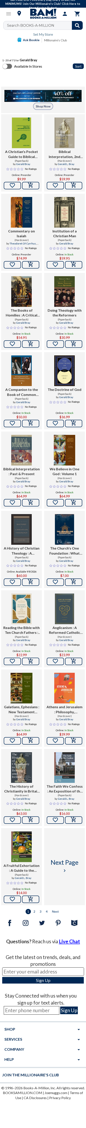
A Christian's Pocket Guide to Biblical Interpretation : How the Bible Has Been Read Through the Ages (21, 154)
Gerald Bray (23, 164)
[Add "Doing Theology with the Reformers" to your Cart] (73, 344)
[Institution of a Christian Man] (64, 212)
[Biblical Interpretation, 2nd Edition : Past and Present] (64, 132)
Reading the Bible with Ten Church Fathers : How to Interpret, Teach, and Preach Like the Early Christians (21, 630)
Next (55, 911)
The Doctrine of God (64, 389)
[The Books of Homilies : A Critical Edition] (21, 291)
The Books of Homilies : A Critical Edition (21, 313)
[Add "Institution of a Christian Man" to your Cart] (73, 265)
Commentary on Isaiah (21, 233)
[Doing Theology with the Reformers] (64, 291)
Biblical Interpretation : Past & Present (21, 471)
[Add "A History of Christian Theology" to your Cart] (30, 582)
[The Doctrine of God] (64, 370)
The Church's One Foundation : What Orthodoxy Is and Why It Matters (64, 551)
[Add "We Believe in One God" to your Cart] (73, 502)
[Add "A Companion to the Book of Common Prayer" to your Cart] (30, 423)
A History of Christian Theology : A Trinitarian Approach (21, 551)
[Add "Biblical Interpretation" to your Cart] (30, 502)
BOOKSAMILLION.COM (22, 1093)
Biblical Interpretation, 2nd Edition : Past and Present (64, 154)
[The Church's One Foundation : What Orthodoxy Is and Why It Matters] (64, 529)
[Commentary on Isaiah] (21, 212)
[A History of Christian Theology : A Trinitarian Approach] (21, 529)
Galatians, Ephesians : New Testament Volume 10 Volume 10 (21, 709)
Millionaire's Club (55, 40)
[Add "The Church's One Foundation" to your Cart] (73, 582)
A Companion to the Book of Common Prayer (21, 392)
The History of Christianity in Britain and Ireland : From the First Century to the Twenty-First (21, 789)
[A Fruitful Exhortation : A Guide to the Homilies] (21, 846)
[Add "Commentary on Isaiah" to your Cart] (30, 265)
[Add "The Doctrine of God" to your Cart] (73, 423)
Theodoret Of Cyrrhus (22, 243)
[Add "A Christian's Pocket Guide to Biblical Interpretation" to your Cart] (30, 185)
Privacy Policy (60, 1098)
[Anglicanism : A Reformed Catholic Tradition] (64, 608)
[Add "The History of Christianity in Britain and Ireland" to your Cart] (30, 820)
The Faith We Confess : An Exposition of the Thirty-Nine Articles (65, 789)
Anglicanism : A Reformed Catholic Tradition (64, 630)
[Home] (43, 14)
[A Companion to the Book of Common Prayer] (21, 370)
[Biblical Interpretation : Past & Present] (21, 450)
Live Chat (69, 941)
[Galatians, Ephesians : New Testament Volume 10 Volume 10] (21, 688)
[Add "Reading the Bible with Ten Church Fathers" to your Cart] (30, 661)
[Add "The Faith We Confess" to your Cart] (73, 820)
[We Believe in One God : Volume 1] (64, 450)
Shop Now (43, 106)
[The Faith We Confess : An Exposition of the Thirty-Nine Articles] (64, 767)
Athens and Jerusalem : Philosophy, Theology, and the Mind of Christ (64, 709)
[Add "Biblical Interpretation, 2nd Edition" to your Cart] (73, 185)
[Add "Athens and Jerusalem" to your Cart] (73, 741)
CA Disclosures (35, 1098)
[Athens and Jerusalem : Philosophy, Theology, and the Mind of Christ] (64, 688)
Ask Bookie (31, 40)
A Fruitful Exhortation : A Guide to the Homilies (21, 868)
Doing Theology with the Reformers (65, 312)
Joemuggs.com (56, 1093)
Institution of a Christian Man (64, 233)
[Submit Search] (77, 25)
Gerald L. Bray (66, 164)
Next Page (65, 866)
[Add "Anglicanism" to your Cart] (73, 661)
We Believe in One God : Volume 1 (64, 471)
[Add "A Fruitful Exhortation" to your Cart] (30, 899)
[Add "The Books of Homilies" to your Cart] (30, 344)
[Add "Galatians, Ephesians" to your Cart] (30, 741)
